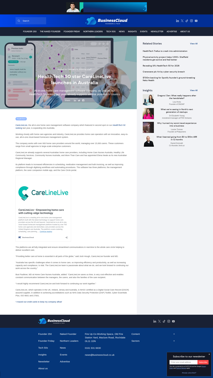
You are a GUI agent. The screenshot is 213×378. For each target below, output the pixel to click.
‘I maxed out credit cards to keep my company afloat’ (39, 302)
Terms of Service (181, 368)
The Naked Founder (50, 31)
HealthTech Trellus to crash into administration (165, 51)
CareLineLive (21, 125)
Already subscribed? (189, 373)
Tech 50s (111, 31)
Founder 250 (30, 31)
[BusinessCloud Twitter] (182, 20)
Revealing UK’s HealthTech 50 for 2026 (161, 66)
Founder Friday (72, 31)
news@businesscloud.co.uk (99, 355)
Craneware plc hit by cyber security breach (164, 72)
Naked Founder (68, 334)
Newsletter (157, 31)
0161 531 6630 (93, 348)
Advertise (172, 31)
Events (143, 31)
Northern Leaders (93, 31)
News (122, 31)
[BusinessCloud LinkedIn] (177, 20)
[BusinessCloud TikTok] (186, 20)
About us (185, 31)
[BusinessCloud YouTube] (196, 20)
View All (193, 43)
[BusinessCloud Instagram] (191, 20)
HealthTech (21, 119)
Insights (132, 31)
